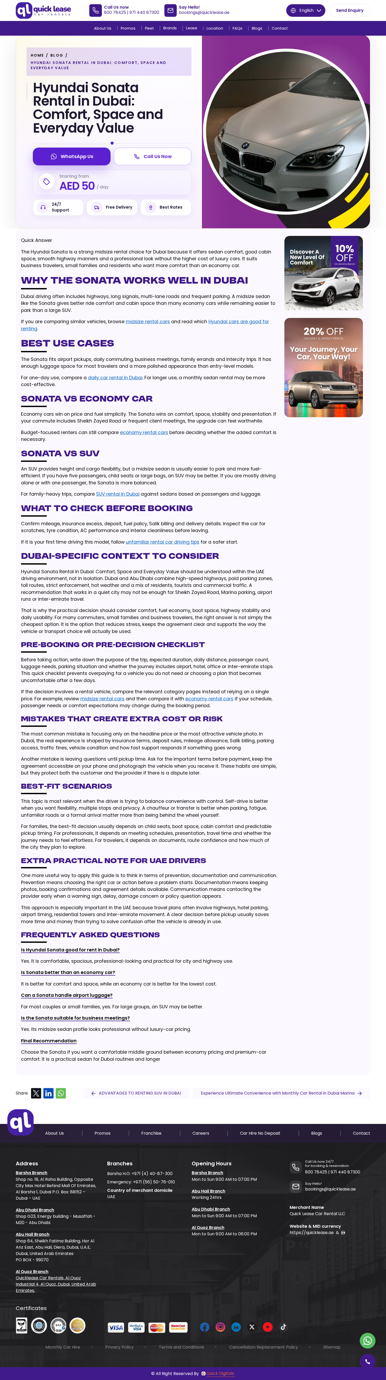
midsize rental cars (148, 321)
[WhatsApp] (61, 1093)
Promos (128, 28)
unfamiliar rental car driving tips (162, 542)
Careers (200, 1133)
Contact (280, 28)
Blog (56, 55)
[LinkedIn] (48, 1093)
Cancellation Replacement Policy (263, 1347)
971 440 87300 (144, 12)
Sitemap (332, 1347)
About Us (102, 28)
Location (215, 28)
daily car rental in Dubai (115, 378)
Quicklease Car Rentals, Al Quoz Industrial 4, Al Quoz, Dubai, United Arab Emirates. (56, 1284)
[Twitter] (36, 1093)
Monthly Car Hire (62, 1347)
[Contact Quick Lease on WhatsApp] (367, 1341)
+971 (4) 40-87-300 (152, 1174)
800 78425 (115, 12)
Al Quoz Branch (32, 1272)
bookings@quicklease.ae (204, 12)
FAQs (237, 28)
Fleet (149, 28)
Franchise (151, 1133)
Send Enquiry (350, 10)
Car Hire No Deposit (260, 1133)
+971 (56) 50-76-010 (154, 1182)
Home (37, 55)
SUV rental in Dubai (117, 494)
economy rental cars (144, 432)
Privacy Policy (119, 1347)
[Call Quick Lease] (367, 1362)
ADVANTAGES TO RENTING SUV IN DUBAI (140, 1093)
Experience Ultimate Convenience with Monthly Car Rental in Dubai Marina (277, 1093)
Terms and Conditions (181, 1347)
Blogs (257, 28)
